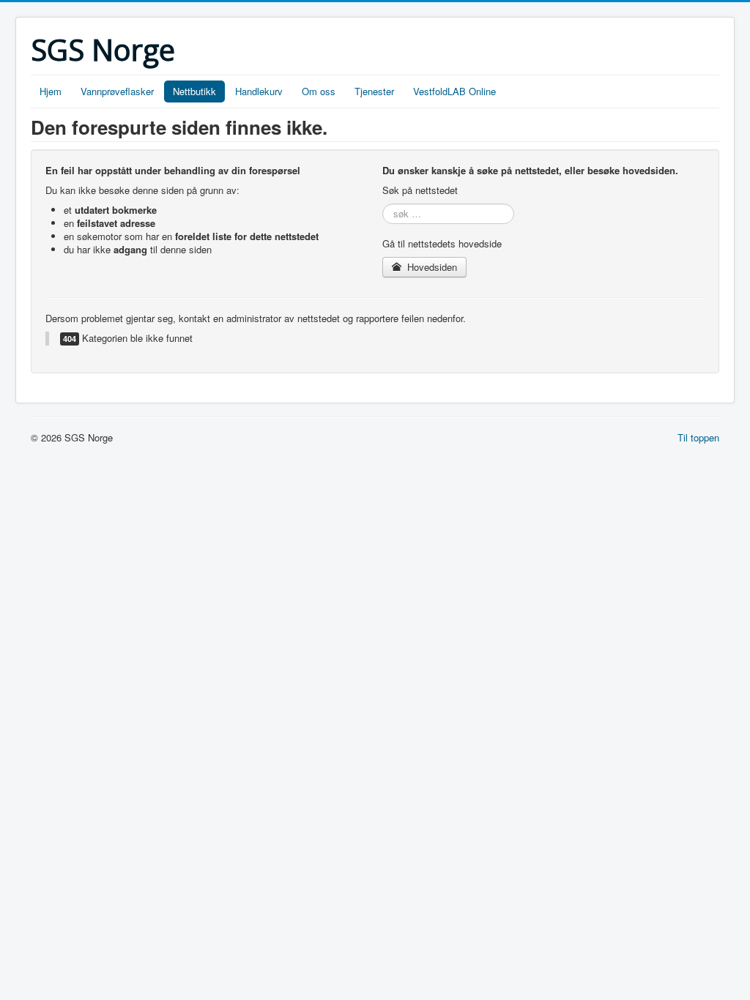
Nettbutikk (194, 91)
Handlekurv (259, 91)
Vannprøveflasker (117, 91)
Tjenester (374, 91)
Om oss (318, 91)
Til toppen (698, 437)
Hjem (51, 91)
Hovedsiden (430, 267)
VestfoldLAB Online (454, 91)
